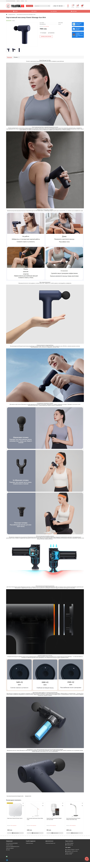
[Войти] (68, 5)
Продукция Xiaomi (11, 14)
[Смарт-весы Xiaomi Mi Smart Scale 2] (15, 810)
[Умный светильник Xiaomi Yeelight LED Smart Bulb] (55, 810)
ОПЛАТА (35, 11)
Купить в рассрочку (46, 36)
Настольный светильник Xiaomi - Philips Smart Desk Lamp (73, 819)
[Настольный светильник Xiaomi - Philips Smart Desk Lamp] (74, 810)
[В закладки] (23, 803)
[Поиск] (49, 6)
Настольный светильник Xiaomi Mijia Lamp (35, 819)
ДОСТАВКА (74, 11)
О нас (26, 0)
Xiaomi (59, 24)
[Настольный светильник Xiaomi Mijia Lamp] (35, 810)
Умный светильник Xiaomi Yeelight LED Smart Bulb (54, 819)
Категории (30, 5)
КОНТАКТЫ (54, 11)
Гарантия (18, 0)
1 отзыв (13, 20)
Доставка (22, 0)
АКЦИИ (16, 11)
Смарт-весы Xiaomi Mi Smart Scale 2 (14, 818)
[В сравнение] (23, 805)
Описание (9, 57)
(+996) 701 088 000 (58, 6)
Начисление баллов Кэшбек (10, 0)
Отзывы (16, 57)
